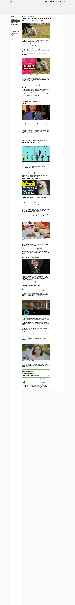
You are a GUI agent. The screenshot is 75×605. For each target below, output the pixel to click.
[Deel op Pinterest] (45, 379)
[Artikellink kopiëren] (19, 16)
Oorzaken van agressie (14, 24)
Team (56, 1)
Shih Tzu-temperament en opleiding (15, 32)
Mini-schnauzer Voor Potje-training (33, 368)
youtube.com (26, 74)
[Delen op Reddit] (43, 379)
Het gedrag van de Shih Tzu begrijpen (15, 23)
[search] (64, 1)
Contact (60, 1)
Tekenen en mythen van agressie (14, 34)
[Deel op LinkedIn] (49, 379)
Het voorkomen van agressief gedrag (14, 29)
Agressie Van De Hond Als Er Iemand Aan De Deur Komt (37, 140)
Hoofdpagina (24, 16)
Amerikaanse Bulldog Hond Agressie (34, 101)
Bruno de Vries (27, 20)
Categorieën (29, 16)
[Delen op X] (17, 16)
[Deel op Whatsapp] (47, 379)
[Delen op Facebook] (16, 16)
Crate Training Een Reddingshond (33, 257)
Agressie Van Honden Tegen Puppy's (38, 85)
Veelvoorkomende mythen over (15, 37)
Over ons (52, 1)
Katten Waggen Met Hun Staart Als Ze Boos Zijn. (37, 334)
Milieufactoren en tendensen (14, 27)
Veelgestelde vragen (14, 39)
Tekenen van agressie (15, 35)
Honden (33, 16)
